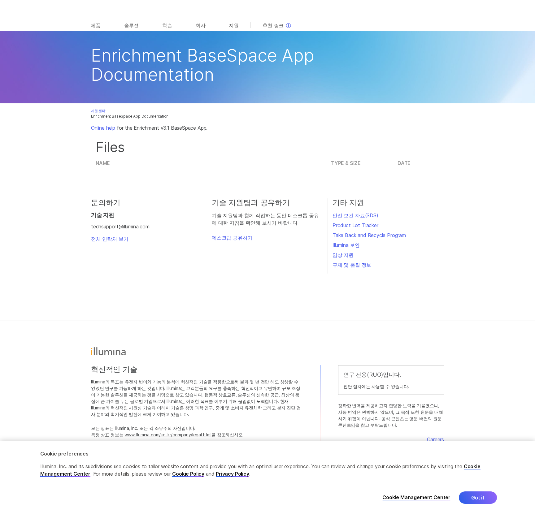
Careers (435, 439)
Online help (103, 128)
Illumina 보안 (346, 245)
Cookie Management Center (416, 497)
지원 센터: (98, 111)
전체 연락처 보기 (109, 239)
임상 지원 (343, 255)
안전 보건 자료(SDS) (355, 215)
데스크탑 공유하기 (232, 238)
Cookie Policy (188, 474)
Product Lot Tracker (355, 225)
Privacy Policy (232, 474)
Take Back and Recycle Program (369, 235)
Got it (478, 498)
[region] (267, 477)
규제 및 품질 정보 (352, 265)
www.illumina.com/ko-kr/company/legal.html (167, 434)
